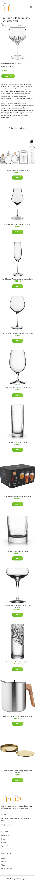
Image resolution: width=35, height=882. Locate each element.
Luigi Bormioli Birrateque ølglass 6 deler (17, 496)
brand (11, 63)
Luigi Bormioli (17, 63)
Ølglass (3, 842)
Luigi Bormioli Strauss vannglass (17, 551)
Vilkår (3, 865)
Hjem (3, 24)
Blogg (3, 858)
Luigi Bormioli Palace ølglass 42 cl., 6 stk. (17, 388)
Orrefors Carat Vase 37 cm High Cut (17, 662)
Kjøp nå (8, 76)
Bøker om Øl (5, 835)
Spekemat (4, 846)
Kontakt (3, 861)
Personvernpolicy (6, 868)
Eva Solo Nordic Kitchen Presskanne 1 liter (17, 716)
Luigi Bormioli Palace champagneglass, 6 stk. (17, 279)
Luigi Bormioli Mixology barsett (17, 170)
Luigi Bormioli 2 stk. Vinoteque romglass (17, 224)
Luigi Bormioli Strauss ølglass (17, 442)
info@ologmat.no (6, 825)
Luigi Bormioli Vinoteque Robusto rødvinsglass (17, 333)
